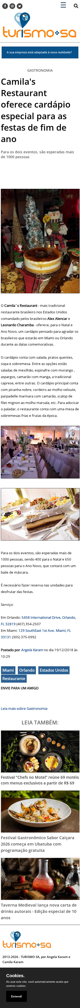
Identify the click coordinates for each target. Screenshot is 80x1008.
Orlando (26, 670)
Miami (8, 670)
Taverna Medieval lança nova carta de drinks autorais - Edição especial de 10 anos (39, 911)
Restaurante (13, 678)
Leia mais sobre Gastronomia (24, 708)
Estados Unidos (54, 670)
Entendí (16, 996)
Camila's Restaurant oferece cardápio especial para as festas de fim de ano (36, 110)
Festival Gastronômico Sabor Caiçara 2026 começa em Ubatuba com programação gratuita (37, 844)
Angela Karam (32, 650)
